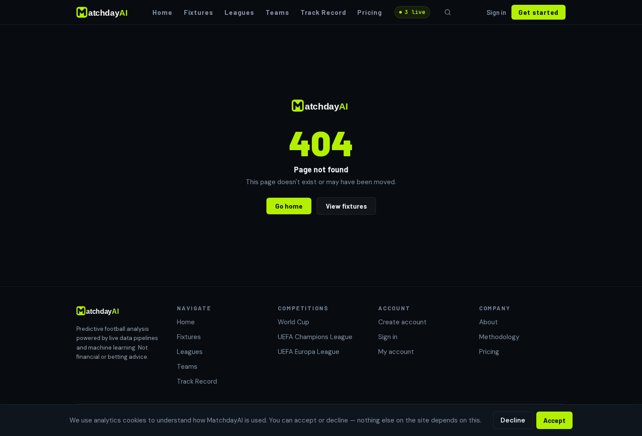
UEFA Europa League (308, 351)
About (488, 322)
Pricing (369, 12)
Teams (277, 12)
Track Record (323, 12)
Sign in (496, 12)
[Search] (448, 12)
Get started (538, 12)
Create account (402, 322)
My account (396, 351)
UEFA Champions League (315, 337)
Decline (512, 420)
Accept (554, 420)
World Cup (293, 322)
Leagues (239, 12)
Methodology (499, 337)
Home (162, 12)
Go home (289, 206)
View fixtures (346, 206)
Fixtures (198, 12)
